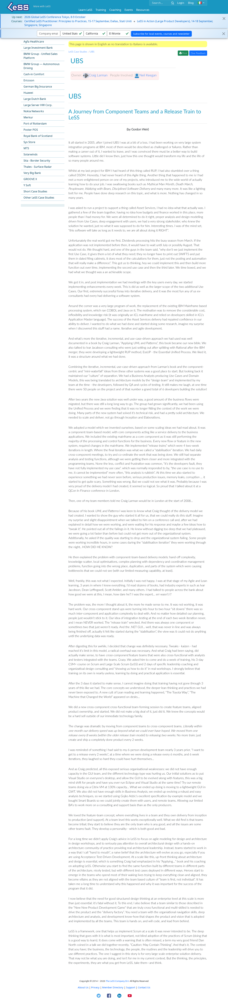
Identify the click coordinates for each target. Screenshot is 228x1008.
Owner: (76, 75)
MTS (26, 148)
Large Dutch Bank (35, 99)
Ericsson (29, 80)
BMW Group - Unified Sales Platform (41, 56)
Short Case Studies (35, 191)
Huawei (28, 93)
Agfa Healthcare (34, 41)
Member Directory (112, 987)
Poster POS (31, 130)
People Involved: (121, 75)
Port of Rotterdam (35, 123)
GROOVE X (30, 179)
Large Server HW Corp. (38, 105)
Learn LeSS (85, 10)
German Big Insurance (38, 86)
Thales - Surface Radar (38, 167)
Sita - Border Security (37, 160)
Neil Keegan (148, 75)
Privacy (95, 987)
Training (101, 10)
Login (180, 3)
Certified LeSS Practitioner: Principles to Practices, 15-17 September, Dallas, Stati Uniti (78, 21)
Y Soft (27, 185)
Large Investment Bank (38, 48)
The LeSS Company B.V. (117, 980)
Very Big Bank (32, 173)
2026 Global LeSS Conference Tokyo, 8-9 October (55, 17)
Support (130, 987)
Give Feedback (198, 53)
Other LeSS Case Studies (39, 197)
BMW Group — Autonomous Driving (42, 66)
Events (129, 10)
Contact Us (144, 987)
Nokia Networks (34, 111)
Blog (191, 3)
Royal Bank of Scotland (38, 136)
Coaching (115, 10)
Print (184, 53)
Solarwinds (31, 154)
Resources (142, 10)
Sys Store (29, 142)
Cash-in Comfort (34, 74)
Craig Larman (98, 75)
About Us (83, 987)
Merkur (28, 117)
